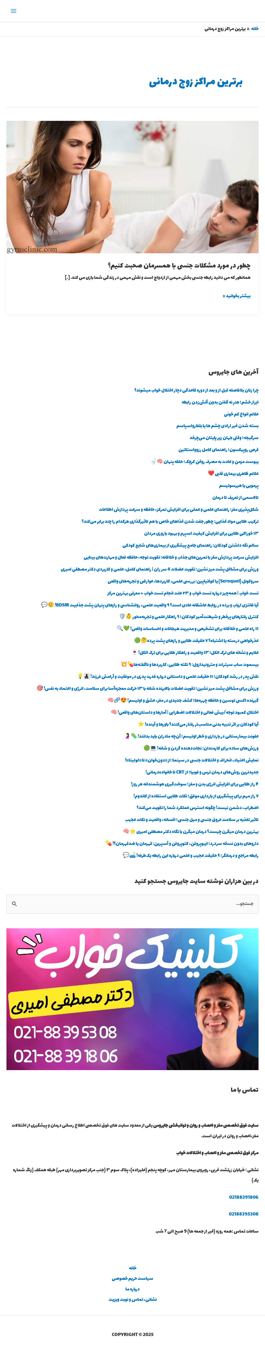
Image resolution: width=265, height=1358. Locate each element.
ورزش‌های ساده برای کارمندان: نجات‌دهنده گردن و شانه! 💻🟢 (201, 748)
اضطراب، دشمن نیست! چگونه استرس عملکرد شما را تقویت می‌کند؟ (198, 808)
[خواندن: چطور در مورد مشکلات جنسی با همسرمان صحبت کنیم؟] (132, 187)
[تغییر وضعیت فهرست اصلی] (13, 11)
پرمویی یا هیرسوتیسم (239, 486)
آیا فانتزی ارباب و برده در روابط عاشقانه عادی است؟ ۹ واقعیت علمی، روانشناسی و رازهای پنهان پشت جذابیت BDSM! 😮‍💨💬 (150, 605)
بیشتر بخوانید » (236, 295)
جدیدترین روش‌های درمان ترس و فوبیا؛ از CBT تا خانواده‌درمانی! (202, 772)
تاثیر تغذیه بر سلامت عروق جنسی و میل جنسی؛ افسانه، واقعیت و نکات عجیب (192, 820)
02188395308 (244, 1214)
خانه (132, 1268)
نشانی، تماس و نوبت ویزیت (133, 1300)
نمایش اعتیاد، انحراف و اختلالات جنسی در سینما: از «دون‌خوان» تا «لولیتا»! (192, 760)
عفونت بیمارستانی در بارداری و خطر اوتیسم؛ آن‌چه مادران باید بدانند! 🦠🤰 (191, 736)
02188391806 (244, 1198)
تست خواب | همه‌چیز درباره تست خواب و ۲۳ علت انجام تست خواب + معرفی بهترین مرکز (183, 593)
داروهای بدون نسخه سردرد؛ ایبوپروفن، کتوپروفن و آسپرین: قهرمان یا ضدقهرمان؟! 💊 (182, 844)
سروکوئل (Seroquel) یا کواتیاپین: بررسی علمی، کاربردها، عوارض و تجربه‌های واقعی (183, 581)
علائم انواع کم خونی (241, 414)
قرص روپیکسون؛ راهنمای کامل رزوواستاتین (218, 450)
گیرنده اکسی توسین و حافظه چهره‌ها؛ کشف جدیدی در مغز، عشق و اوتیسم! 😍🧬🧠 (183, 701)
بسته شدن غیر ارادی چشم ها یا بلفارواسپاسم (217, 426)
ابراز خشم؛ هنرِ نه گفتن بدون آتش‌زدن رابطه (220, 402)
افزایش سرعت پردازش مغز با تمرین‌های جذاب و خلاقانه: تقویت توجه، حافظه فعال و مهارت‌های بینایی (171, 557)
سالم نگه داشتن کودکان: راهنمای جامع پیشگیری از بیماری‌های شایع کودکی (190, 546)
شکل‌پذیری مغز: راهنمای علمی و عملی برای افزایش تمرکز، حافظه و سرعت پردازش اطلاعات (179, 510)
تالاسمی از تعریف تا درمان (235, 498)
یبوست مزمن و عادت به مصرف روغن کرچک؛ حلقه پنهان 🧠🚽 (204, 462)
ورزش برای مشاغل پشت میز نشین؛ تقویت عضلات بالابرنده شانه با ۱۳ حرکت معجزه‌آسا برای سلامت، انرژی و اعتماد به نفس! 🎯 (148, 689)
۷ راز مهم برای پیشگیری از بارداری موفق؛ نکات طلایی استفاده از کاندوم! (196, 796)
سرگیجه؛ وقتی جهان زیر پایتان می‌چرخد (224, 438)
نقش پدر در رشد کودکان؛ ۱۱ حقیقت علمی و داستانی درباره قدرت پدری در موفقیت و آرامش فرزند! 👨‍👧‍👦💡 (168, 677)
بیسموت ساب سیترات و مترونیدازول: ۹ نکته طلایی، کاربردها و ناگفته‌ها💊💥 (190, 665)
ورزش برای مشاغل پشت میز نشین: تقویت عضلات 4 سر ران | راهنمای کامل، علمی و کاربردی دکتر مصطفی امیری (160, 569)
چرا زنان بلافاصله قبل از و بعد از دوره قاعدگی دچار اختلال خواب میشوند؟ (196, 390)
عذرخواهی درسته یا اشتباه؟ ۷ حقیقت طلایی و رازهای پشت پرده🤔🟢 (196, 641)
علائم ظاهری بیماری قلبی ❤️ (233, 474)
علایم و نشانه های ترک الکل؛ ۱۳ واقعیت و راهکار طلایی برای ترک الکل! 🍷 (195, 653)
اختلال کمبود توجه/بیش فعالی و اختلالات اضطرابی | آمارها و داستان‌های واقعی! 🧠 (185, 713)
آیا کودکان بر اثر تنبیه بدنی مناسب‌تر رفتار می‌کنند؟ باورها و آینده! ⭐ (198, 725)
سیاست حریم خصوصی (132, 1279)
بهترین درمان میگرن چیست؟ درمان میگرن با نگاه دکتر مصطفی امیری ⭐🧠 (191, 832)
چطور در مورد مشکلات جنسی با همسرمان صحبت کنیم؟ (179, 266)
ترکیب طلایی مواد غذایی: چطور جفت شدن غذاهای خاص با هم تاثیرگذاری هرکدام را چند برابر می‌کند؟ (170, 522)
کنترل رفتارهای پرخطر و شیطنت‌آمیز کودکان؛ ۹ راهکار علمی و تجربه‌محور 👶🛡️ (189, 617)
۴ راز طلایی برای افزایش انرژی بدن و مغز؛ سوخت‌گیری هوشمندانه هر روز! (195, 784)
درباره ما (132, 1289)
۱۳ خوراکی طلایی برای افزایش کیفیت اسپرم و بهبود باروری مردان (201, 534)
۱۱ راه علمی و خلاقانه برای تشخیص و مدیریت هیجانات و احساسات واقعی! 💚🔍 (188, 629)
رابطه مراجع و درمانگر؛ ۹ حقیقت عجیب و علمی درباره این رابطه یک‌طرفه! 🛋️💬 (191, 856)
